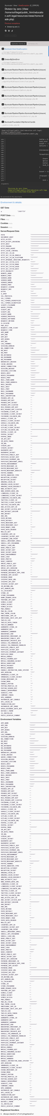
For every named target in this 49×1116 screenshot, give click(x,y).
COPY (7, 36)
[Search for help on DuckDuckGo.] (9, 30)
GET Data (5, 207)
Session (4, 227)
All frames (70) (33, 44)
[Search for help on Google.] (6, 30)
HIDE (14, 36)
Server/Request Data (10, 231)
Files (3, 219)
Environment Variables (11, 719)
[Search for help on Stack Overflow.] (12, 30)
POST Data (5, 215)
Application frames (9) (18, 44)
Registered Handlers (10, 1110)
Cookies (4, 223)
